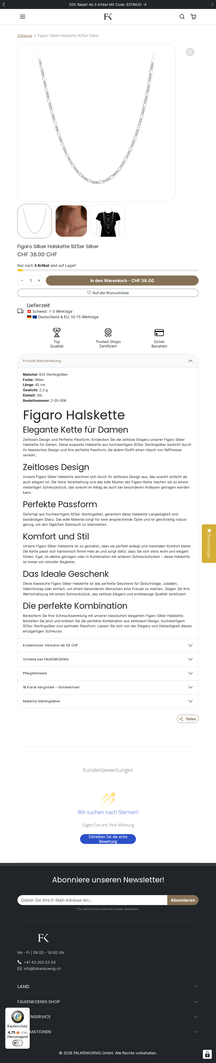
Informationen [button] (34, 1032)
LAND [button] (23, 986)
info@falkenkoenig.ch (42, 968)
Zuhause (24, 35)
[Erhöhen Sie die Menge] (39, 281)
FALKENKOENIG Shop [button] (38, 1002)
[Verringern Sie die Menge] (22, 281)
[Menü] (26, 1011)
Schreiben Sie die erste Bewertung (108, 839)
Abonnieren (183, 900)
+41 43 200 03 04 (40, 962)
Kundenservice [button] (34, 1017)
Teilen (190, 719)
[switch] (17, 1043)
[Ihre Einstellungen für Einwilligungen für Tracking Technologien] (207, 1054)
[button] (28, 16)
